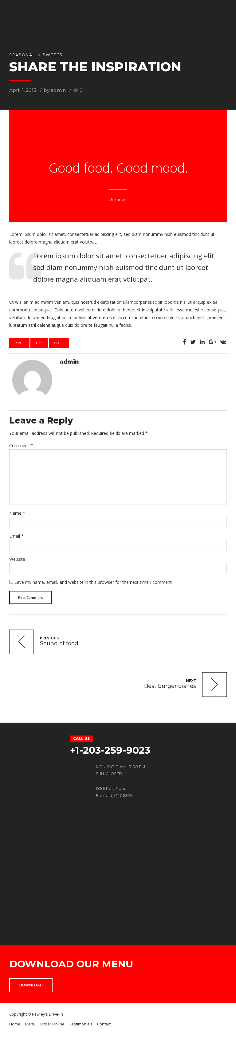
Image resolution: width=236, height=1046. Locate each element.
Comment (21, 445)
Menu (30, 1024)
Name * (17, 513)
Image (19, 343)
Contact (104, 1024)
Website (17, 559)
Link (39, 343)
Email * (16, 536)
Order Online (52, 1024)
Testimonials (80, 1024)
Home (14, 1024)
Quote (58, 343)
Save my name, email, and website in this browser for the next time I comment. (93, 582)
